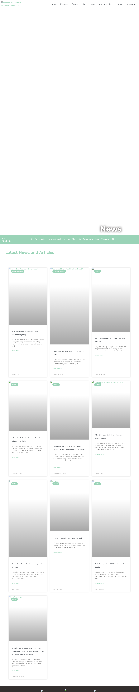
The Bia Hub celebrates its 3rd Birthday (68, 538)
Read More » (16, 351)
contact (119, 4)
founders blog (105, 4)
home (54, 4)
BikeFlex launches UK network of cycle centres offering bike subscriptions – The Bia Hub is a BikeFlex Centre (28, 651)
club (84, 4)
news (92, 4)
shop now (131, 4)
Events (75, 4)
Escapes (64, 4)
